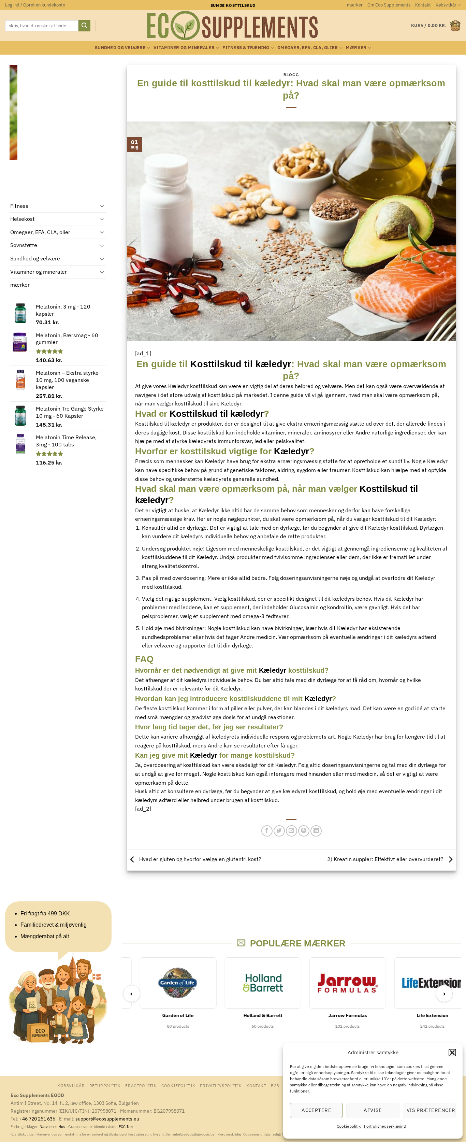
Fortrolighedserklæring (385, 1126)
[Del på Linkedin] (316, 831)
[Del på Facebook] (267, 831)
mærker (355, 5)
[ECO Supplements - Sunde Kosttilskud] (233, 25)
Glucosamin (304, 607)
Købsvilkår (446, 5)
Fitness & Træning (245, 48)
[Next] (102, 127)
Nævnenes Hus (53, 1126)
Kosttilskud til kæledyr (240, 364)
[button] (452, 1052)
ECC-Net (126, 1126)
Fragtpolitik (141, 1085)
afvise (373, 1110)
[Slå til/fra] (102, 206)
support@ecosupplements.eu (107, 1118)
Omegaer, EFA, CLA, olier (307, 48)
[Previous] (13, 127)
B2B (275, 1085)
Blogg (291, 75)
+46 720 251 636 (37, 1118)
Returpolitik (105, 1085)
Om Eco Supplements (388, 5)
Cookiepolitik (349, 1126)
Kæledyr (178, 386)
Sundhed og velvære (120, 48)
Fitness (19, 205)
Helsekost (22, 219)
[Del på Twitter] (279, 831)
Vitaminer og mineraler (184, 48)
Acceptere (316, 1110)
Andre (362, 432)
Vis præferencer (431, 1110)
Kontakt (423, 5)
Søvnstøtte (23, 245)
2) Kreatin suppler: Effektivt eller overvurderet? (386, 859)
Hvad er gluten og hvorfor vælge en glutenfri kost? (199, 859)
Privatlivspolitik (221, 1085)
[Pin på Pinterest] (303, 831)
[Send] (84, 26)
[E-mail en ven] (291, 831)
